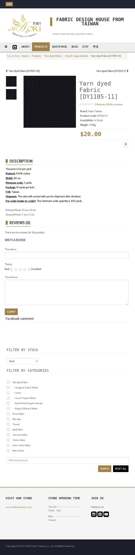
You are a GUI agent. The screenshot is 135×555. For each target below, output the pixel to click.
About (25, 46)
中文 (96, 46)
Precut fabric (18, 413)
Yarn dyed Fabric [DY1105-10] (24, 71)
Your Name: (11, 249)
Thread (15, 424)
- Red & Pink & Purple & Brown (27, 403)
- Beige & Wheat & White (25, 408)
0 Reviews (99, 104)
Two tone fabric (20, 434)
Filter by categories (28, 370)
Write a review (115, 104)
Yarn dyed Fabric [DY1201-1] (111, 71)
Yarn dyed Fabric (53, 56)
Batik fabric (17, 429)
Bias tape (16, 419)
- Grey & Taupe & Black (24, 398)
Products (40, 46)
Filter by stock (22, 350)
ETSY (85, 46)
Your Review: (11, 277)
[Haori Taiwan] (24, 25)
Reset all (120, 468)
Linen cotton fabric (21, 445)
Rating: (8, 264)
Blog (75, 46)
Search (104, 468)
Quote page (59, 46)
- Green (16, 392)
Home (25, 56)
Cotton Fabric (18, 440)
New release (18, 450)
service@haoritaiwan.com (19, 507)
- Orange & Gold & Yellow (25, 387)
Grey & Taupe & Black (76, 56)
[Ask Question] (125, 144)
